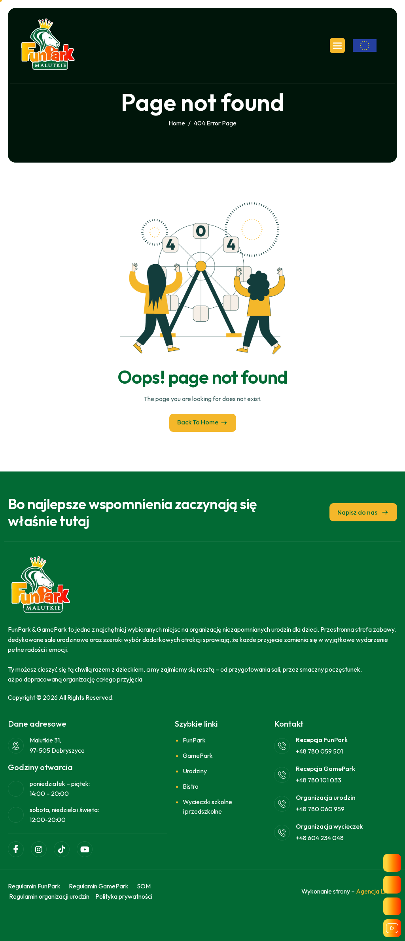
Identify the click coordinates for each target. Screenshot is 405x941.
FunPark (194, 740)
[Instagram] (39, 849)
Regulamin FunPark (34, 886)
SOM (144, 886)
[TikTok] (62, 849)
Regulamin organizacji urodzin (49, 896)
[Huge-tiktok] (392, 906)
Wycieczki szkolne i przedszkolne (207, 806)
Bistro (191, 786)
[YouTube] (85, 849)
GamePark (198, 755)
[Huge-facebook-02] (392, 863)
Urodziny (195, 771)
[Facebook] (16, 849)
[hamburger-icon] (337, 45)
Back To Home (197, 422)
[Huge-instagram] (392, 885)
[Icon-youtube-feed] (392, 928)
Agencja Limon (376, 891)
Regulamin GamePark (99, 886)
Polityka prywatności (123, 896)
